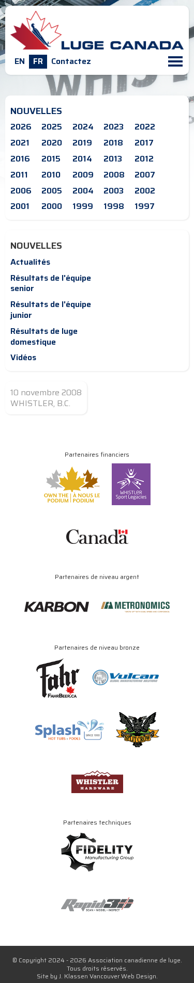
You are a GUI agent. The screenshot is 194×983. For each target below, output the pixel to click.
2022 (145, 126)
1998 (113, 206)
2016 (20, 158)
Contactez (71, 61)
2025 (51, 126)
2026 (21, 126)
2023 (113, 126)
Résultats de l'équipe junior (50, 309)
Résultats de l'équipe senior (50, 283)
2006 (21, 190)
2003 (113, 190)
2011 (19, 174)
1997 (145, 206)
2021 (19, 142)
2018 (113, 142)
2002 (145, 190)
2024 (83, 126)
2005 (51, 190)
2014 (82, 158)
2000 (51, 206)
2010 (51, 174)
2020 (51, 142)
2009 (83, 174)
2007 (145, 174)
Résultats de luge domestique (44, 336)
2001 (19, 206)
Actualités (30, 261)
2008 (114, 174)
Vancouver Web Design (122, 976)
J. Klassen (73, 976)
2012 (144, 158)
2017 (144, 142)
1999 (82, 206)
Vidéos (23, 357)
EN (19, 61)
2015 (51, 158)
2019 (82, 142)
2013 (112, 158)
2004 (83, 190)
